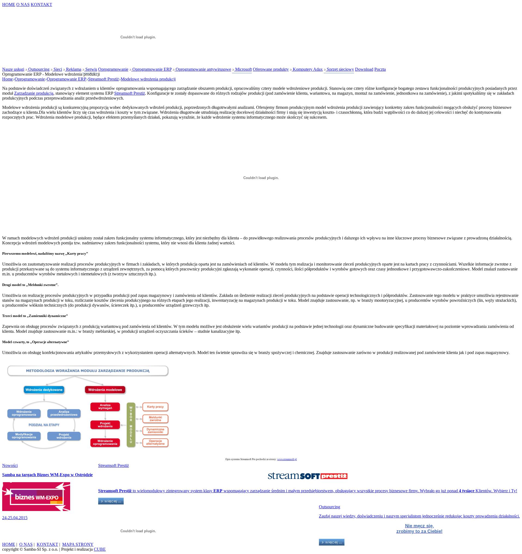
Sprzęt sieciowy (340, 69)
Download (364, 69)
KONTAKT (41, 4)
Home (7, 79)
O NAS (23, 4)
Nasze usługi (13, 69)
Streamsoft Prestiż (103, 79)
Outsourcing (38, 69)
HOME (8, 4)
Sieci (57, 69)
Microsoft (243, 69)
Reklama (73, 69)
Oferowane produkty (271, 69)
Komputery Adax (307, 69)
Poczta (380, 69)
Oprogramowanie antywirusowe (203, 69)
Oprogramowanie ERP (151, 69)
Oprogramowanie (113, 69)
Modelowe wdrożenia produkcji (148, 79)
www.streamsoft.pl (287, 459)
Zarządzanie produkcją (33, 93)
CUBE (100, 549)
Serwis (90, 69)
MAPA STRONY (78, 544)
